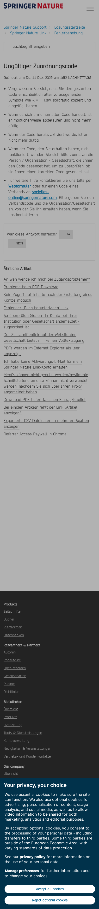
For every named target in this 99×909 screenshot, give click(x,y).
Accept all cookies (50, 889)
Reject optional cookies (50, 900)
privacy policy (32, 856)
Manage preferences (22, 871)
